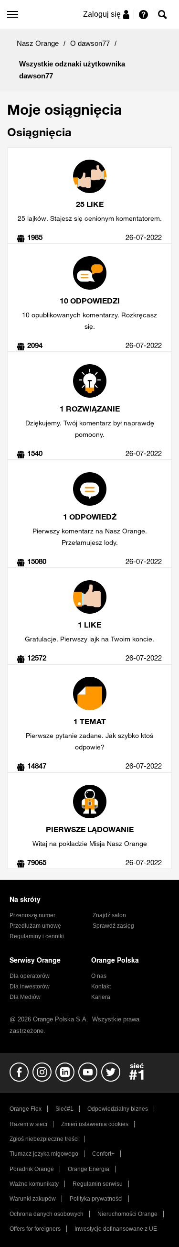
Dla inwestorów (30, 986)
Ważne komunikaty (34, 1184)
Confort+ (103, 1153)
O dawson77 (90, 43)
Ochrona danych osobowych (47, 1214)
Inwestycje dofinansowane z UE (115, 1228)
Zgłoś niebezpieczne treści (44, 1139)
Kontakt (101, 986)
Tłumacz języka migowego (44, 1153)
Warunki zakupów (33, 1198)
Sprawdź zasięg (113, 925)
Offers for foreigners (35, 1228)
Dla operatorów (30, 976)
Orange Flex (26, 1109)
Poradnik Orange (32, 1169)
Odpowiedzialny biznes (117, 1109)
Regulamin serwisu (98, 1184)
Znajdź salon (109, 915)
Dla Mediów (25, 997)
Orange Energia (88, 1169)
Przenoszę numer (32, 915)
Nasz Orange (38, 43)
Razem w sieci (28, 1124)
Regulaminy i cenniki (37, 936)
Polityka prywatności (96, 1198)
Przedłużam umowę (35, 925)
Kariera (100, 997)
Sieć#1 (64, 1109)
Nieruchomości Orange (127, 1214)
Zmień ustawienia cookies (94, 1124)
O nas (98, 976)
